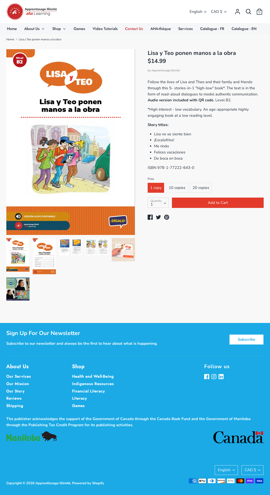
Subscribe (246, 339)
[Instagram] (214, 377)
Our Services (18, 376)
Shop (57, 28)
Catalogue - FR (212, 28)
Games (79, 28)
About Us (32, 28)
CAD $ (216, 11)
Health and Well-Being (93, 376)
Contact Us (134, 28)
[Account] (237, 10)
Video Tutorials (105, 28)
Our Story (15, 391)
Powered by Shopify (88, 483)
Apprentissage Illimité (165, 70)
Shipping (14, 405)
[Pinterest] (221, 377)
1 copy (156, 187)
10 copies (177, 187)
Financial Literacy (88, 391)
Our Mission (17, 384)
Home (12, 28)
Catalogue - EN (244, 28)
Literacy (79, 398)
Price (151, 179)
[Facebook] (207, 377)
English (196, 11)
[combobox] (158, 203)
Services (185, 28)
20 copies (201, 187)
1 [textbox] (152, 204)
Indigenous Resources (93, 384)
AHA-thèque (160, 28)
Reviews (14, 398)
